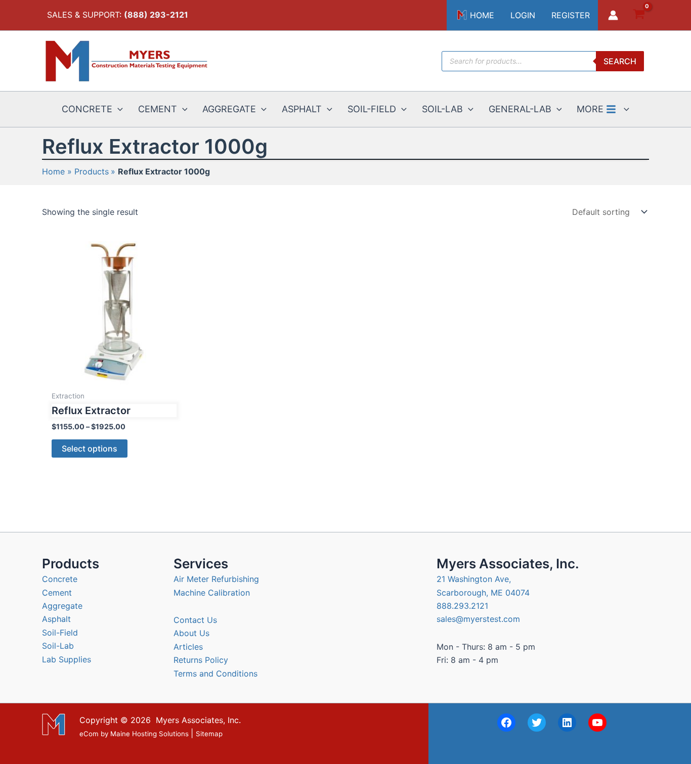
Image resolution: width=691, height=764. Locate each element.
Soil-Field (60, 632)
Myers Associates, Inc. (198, 720)
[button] (117, 109)
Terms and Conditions (215, 673)
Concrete (59, 579)
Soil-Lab (58, 646)
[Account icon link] (613, 15)
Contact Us (195, 620)
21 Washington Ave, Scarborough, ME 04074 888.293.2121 (483, 592)
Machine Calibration (212, 593)
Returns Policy (201, 660)
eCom (89, 734)
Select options (89, 448)
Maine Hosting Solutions (149, 734)
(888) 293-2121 (156, 15)
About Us (191, 633)
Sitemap (209, 734)
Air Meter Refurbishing (216, 579)
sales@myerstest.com (478, 619)
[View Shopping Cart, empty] (638, 15)
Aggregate (62, 606)
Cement (57, 593)
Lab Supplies (66, 659)
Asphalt (56, 619)
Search (619, 61)
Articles (188, 647)
